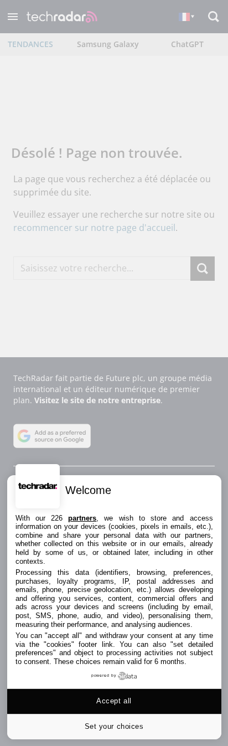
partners (82, 518)
